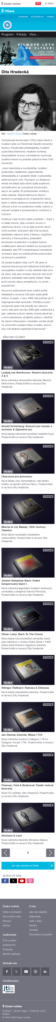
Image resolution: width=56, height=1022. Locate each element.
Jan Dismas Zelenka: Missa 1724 (21, 734)
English (6, 1014)
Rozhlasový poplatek (40, 934)
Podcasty (8, 949)
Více (34, 34)
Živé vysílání (9, 940)
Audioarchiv (37, 17)
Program (23, 17)
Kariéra (33, 925)
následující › (50, 853)
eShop (6, 925)
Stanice (7, 921)
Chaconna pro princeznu (16, 476)
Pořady (22, 34)
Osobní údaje (20, 1011)
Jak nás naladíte (38, 912)
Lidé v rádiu (35, 921)
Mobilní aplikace (11, 954)
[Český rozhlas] (11, 3)
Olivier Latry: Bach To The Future (22, 634)
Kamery (51, 17)
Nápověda (35, 916)
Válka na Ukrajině (12, 912)
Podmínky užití (37, 1011)
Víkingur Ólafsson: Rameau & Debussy (25, 687)
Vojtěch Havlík (14, 134)
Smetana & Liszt (11, 835)
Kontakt (33, 930)
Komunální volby (12, 916)
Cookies (7, 1011)
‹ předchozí (5, 853)
